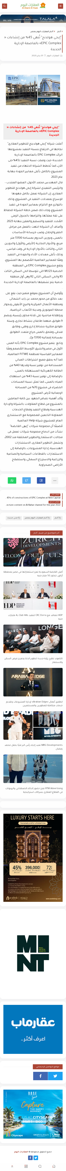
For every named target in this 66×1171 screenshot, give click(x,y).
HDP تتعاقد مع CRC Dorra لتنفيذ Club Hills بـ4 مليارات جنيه (35, 617)
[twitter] (55, 1076)
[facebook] (40, 1076)
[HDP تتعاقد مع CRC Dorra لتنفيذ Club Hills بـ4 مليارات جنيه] (33, 595)
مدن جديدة (12, 518)
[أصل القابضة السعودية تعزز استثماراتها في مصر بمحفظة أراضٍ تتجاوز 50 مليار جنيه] (33, 552)
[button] (41, 480)
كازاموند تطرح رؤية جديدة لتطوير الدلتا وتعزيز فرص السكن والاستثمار (33, 660)
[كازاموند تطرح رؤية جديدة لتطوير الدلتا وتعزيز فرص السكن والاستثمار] (33, 639)
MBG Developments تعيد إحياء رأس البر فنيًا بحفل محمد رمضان (34, 747)
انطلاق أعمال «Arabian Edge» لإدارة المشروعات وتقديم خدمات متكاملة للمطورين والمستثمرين (34, 704)
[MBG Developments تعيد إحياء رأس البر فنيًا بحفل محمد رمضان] (33, 725)
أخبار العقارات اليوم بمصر (42, 32)
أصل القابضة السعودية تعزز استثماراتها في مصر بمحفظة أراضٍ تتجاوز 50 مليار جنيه (33, 574)
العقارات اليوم (21, 1152)
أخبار (59, 32)
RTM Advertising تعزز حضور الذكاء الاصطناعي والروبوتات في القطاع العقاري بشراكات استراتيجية (34, 790)
